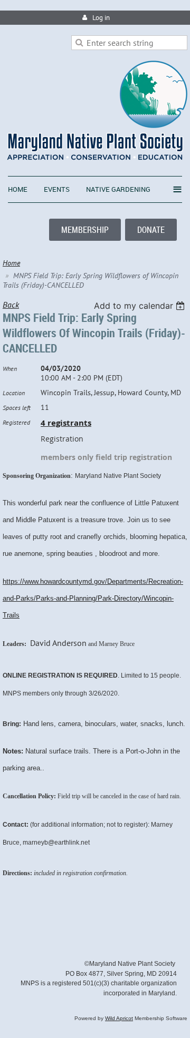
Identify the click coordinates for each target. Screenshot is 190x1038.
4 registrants (66, 422)
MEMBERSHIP (85, 230)
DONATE (151, 230)
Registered (16, 422)
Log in (101, 17)
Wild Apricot (119, 1018)
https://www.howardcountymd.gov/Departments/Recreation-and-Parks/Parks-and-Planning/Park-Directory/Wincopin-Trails (93, 598)
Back (11, 304)
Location (14, 393)
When (10, 369)
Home (11, 263)
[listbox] (140, 305)
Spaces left (17, 408)
